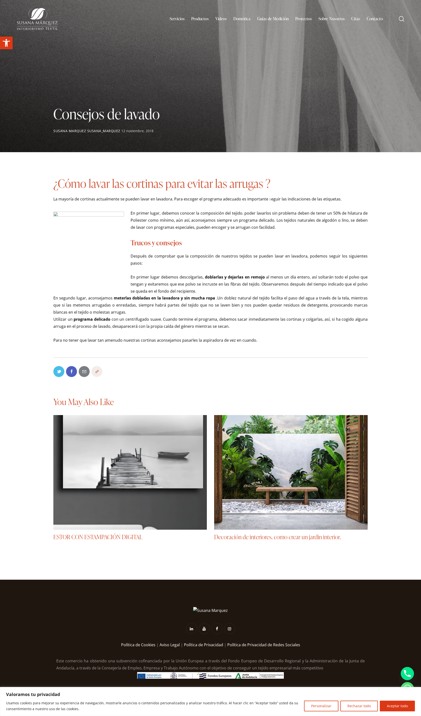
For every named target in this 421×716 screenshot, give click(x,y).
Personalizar (321, 706)
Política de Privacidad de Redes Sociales (263, 644)
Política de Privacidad (203, 644)
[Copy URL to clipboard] (96, 371)
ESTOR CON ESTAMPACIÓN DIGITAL (98, 537)
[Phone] (407, 673)
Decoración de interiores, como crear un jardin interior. (277, 537)
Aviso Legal (170, 644)
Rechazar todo (359, 706)
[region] (210, 701)
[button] (6, 43)
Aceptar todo (397, 706)
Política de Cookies (138, 644)
